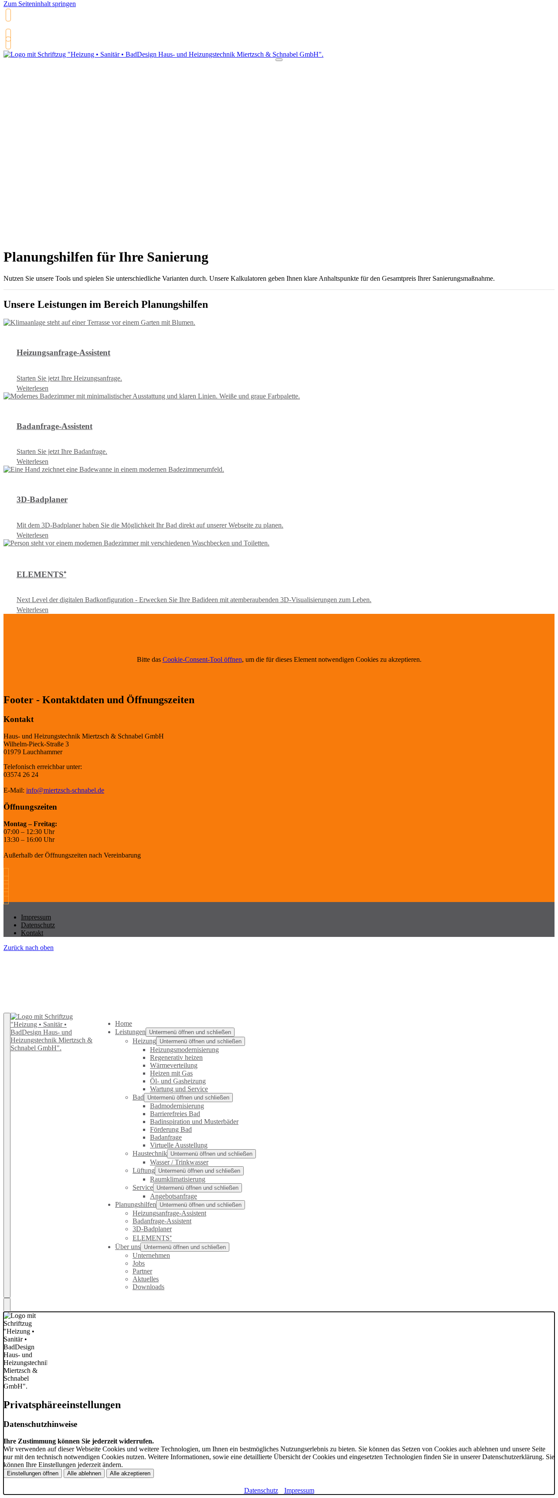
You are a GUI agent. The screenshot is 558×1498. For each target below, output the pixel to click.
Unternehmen (151, 1255)
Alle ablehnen (84, 1473)
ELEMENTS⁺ (152, 1238)
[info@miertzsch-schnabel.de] (7, 35)
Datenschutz (38, 925)
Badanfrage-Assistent (162, 1221)
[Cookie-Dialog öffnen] (6, 1305)
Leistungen (130, 1031)
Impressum (36, 917)
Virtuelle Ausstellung (179, 1145)
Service (143, 1187)
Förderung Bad (171, 1129)
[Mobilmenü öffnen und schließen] (279, 59)
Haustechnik (150, 1153)
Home (123, 1023)
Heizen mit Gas (171, 1073)
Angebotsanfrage (173, 1196)
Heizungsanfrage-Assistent (169, 1213)
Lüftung (144, 1170)
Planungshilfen (135, 1204)
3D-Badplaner (152, 1228)
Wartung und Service (179, 1089)
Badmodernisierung (177, 1106)
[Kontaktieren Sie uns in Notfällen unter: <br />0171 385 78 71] (8, 898)
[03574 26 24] (8, 874)
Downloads (148, 1286)
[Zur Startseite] (163, 59)
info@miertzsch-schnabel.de (65, 790)
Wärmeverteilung (173, 1065)
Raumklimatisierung (177, 1179)
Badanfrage (166, 1137)
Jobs (139, 1263)
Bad (138, 1097)
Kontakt (32, 932)
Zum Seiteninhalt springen (39, 3)
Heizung (144, 1041)
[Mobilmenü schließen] (6, 1155)
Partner (142, 1271)
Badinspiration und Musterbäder (194, 1121)
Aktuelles (146, 1279)
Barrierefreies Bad (175, 1113)
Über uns (127, 1246)
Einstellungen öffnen (32, 1473)
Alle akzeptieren (130, 1473)
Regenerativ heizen (176, 1057)
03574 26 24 (23, 28)
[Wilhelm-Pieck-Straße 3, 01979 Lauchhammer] (7, 43)
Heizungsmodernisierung (184, 1049)
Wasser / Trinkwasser (179, 1162)
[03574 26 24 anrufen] (7, 15)
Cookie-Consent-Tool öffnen (202, 659)
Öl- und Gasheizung (178, 1081)
